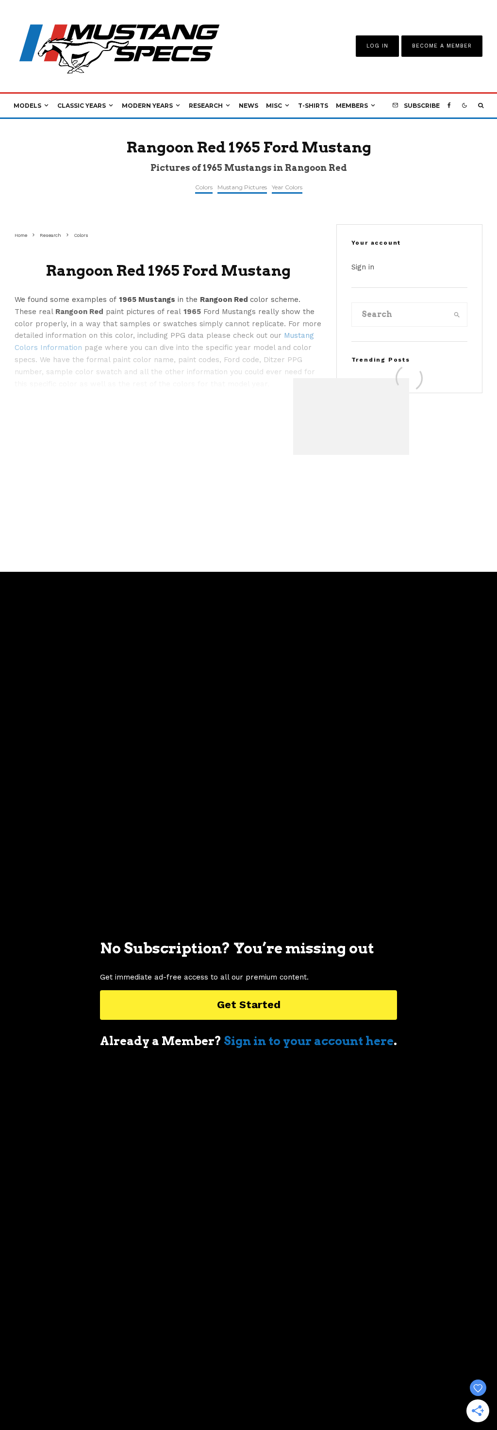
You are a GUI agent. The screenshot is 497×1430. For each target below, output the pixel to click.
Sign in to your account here (309, 1041)
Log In (377, 46)
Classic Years (81, 105)
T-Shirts (313, 105)
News (248, 105)
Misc (274, 105)
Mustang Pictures (242, 187)
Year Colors (287, 187)
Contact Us (185, 1381)
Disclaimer (359, 1381)
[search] (457, 314)
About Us (135, 1381)
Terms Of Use (240, 1381)
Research (206, 105)
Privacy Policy (301, 1381)
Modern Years (147, 105)
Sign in (362, 267)
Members (352, 105)
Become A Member (442, 46)
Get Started (249, 1004)
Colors (204, 187)
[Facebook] (449, 106)
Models (27, 105)
